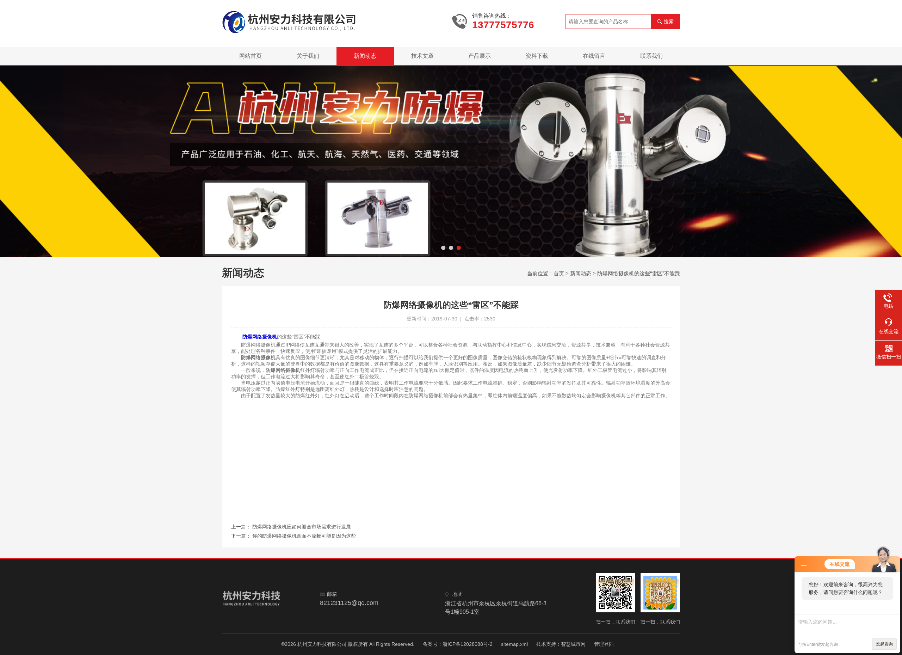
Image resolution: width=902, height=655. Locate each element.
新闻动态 (365, 56)
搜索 (669, 21)
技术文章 (422, 56)
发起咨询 (884, 644)
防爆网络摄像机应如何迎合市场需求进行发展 (301, 526)
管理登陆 (604, 644)
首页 (559, 273)
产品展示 (479, 56)
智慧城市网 (573, 644)
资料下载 (537, 56)
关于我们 (308, 56)
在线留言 (594, 56)
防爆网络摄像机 (259, 336)
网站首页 (250, 56)
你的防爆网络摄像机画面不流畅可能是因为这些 (304, 536)
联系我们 (651, 56)
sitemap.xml (514, 644)
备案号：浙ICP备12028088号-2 (458, 644)
